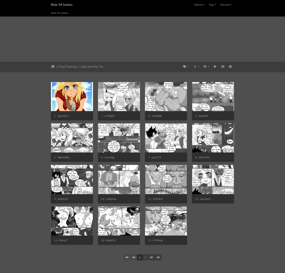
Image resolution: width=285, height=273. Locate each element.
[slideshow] (215, 66)
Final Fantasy (68, 66)
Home (53, 66)
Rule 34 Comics (61, 4)
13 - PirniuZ (60, 240)
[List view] (230, 66)
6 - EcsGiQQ (107, 157)
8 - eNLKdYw (202, 157)
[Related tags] (186, 66)
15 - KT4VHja (155, 240)
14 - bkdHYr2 (108, 240)
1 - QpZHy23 (61, 116)
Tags (211, 4)
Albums (198, 4)
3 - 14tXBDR (155, 116)
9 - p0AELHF (61, 199)
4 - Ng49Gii (201, 116)
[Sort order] (196, 66)
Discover (225, 4)
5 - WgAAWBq (61, 157)
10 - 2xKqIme (108, 199)
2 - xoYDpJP (107, 116)
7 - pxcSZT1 (154, 157)
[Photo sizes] (206, 66)
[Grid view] (223, 66)
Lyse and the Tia (92, 66)
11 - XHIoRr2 (155, 199)
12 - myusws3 (203, 199)
